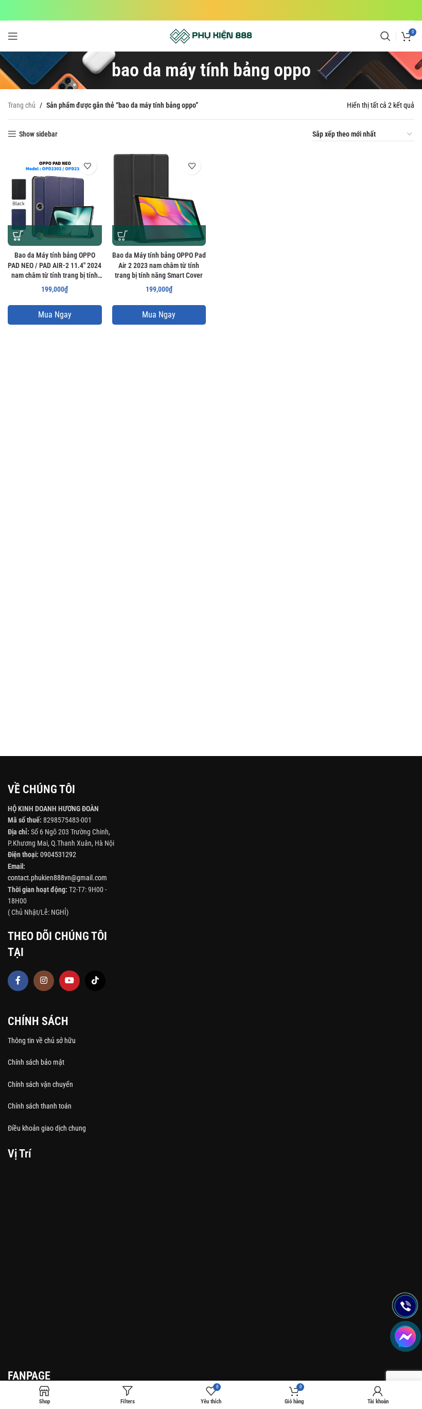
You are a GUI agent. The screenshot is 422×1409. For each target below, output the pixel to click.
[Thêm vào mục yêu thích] (88, 166)
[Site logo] (211, 35)
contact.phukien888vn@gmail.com (57, 878)
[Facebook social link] (18, 980)
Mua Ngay (55, 315)
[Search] (385, 36)
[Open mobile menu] (13, 36)
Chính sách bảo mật (36, 1062)
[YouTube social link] (69, 980)
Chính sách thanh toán (40, 1106)
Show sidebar (38, 134)
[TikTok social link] (95, 980)
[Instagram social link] (43, 980)
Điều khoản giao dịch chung (47, 1128)
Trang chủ (22, 105)
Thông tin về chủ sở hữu (42, 1040)
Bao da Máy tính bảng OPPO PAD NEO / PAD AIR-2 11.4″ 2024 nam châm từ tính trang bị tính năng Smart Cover (54, 266)
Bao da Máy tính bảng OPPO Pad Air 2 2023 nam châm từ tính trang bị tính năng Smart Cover (159, 265)
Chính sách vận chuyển (41, 1084)
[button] (18, 235)
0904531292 (58, 854)
